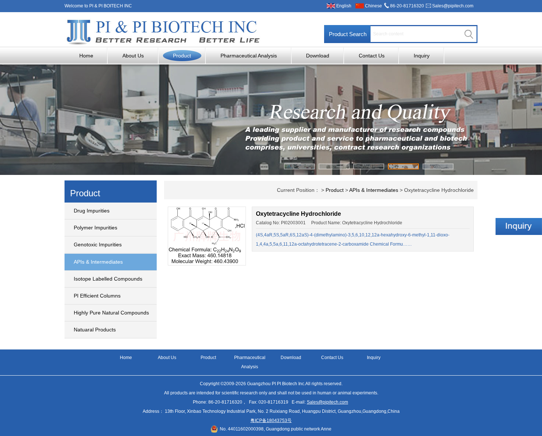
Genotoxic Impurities (98, 244)
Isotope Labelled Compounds (108, 279)
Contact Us (372, 56)
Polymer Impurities (95, 228)
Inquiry (422, 56)
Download (317, 56)
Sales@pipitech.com (452, 5)
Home (86, 56)
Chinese (373, 5)
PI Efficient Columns (97, 296)
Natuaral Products (95, 330)
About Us (133, 56)
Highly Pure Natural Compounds (111, 313)
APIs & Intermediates (98, 262)
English (343, 5)
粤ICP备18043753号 (271, 420)
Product (182, 56)
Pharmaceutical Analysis (248, 56)
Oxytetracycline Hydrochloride (298, 214)
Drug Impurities (92, 211)
